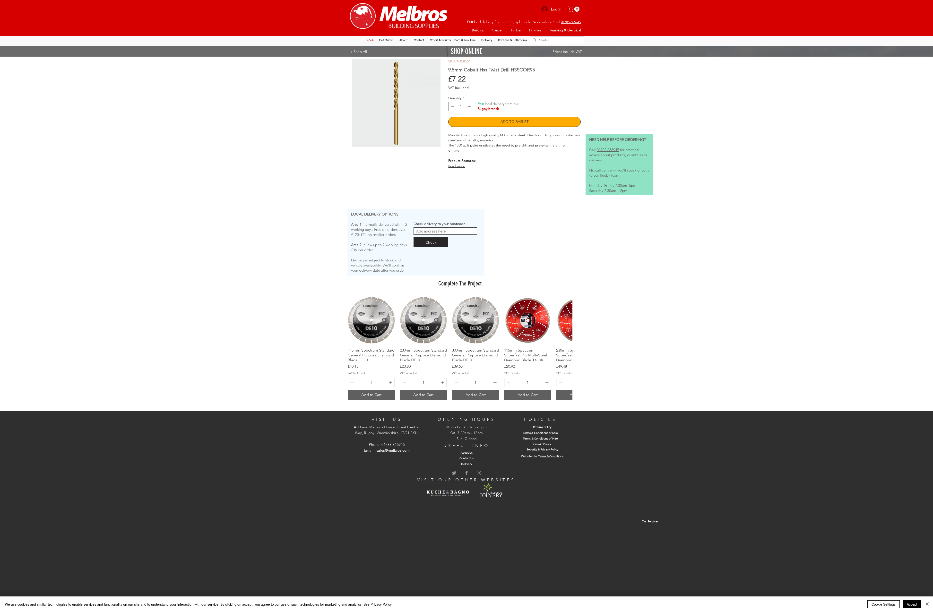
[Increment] (469, 106)
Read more (456, 166)
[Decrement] (452, 106)
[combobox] (445, 231)
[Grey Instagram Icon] (479, 473)
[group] (459, 348)
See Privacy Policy (377, 604)
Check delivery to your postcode (439, 223)
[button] (574, 9)
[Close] (927, 604)
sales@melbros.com (393, 450)
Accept (912, 604)
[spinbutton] (460, 106)
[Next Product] (566, 320)
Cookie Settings (884, 604)
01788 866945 (571, 22)
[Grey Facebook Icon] (466, 473)
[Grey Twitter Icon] (454, 473)
